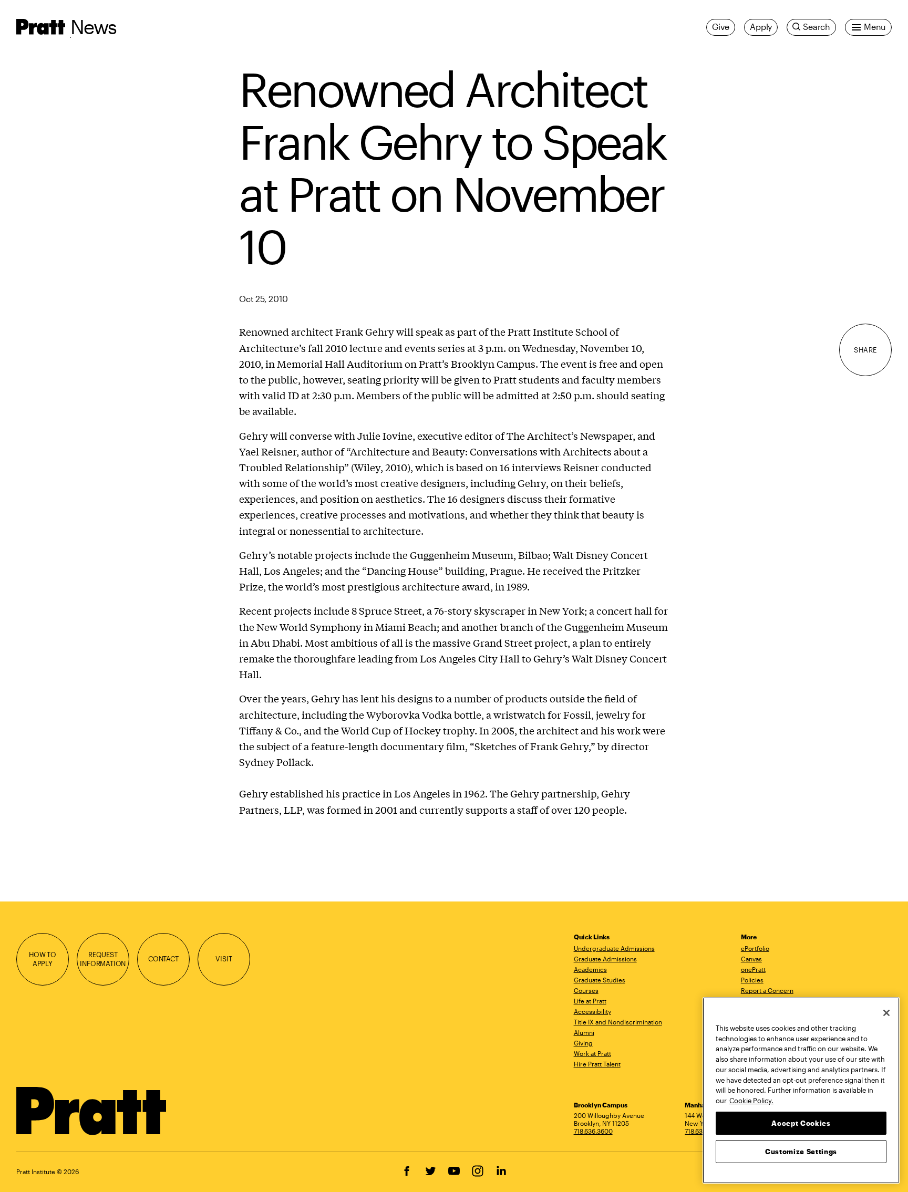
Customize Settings (801, 1151)
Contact (163, 959)
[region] (801, 1090)
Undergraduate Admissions (614, 948)
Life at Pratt (590, 1000)
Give (720, 27)
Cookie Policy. (751, 1100)
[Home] (91, 1111)
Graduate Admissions (605, 958)
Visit (223, 959)
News (93, 26)
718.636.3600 (593, 1131)
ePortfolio (755, 948)
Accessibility (592, 1011)
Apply (761, 27)
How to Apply (42, 959)
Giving (583, 1042)
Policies (752, 979)
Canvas (751, 958)
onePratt (753, 969)
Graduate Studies (599, 979)
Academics (590, 969)
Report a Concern (767, 990)
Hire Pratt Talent (597, 1063)
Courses (586, 990)
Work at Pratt (592, 1053)
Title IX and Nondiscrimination (618, 1021)
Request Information (103, 959)
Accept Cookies (800, 1122)
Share (865, 350)
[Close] (886, 1012)
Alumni (584, 1032)
